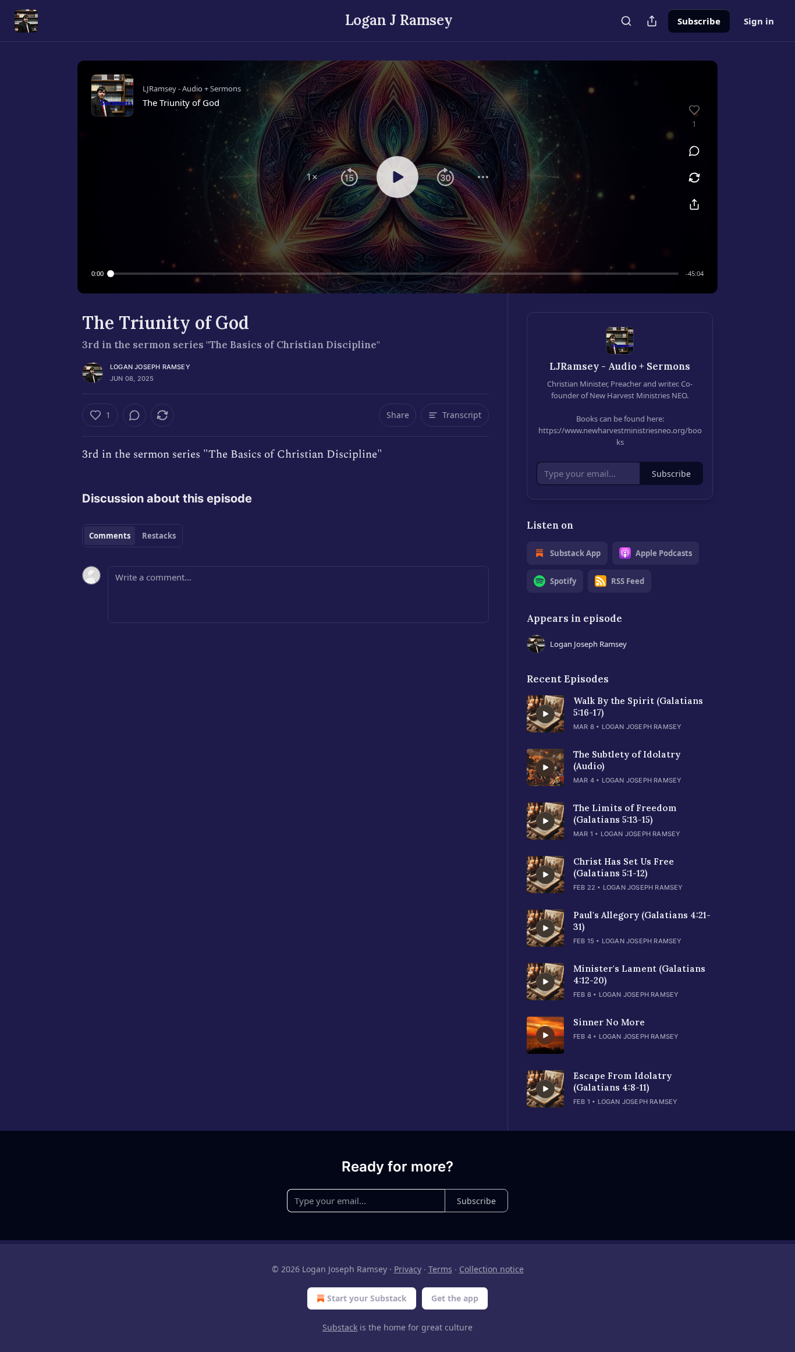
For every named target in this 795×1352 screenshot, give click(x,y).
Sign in (759, 21)
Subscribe (699, 21)
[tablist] (132, 535)
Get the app (454, 1298)
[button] (311, 177)
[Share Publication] (651, 21)
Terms (440, 1269)
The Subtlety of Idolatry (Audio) (626, 760)
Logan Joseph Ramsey (150, 367)
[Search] (626, 21)
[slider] (395, 273)
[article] (620, 714)
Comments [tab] (109, 535)
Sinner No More (609, 1022)
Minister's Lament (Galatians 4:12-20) (639, 974)
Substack (339, 1327)
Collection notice (491, 1269)
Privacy (407, 1269)
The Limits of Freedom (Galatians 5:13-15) (625, 813)
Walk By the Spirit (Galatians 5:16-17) (638, 706)
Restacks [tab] (159, 535)
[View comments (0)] (694, 150)
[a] (545, 714)
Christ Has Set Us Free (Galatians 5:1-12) (623, 867)
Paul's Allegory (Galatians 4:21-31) (642, 920)
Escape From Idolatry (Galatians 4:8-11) (622, 1081)
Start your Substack (367, 1298)
